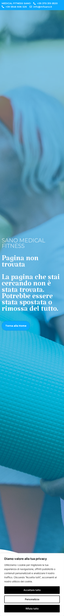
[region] (32, 584)
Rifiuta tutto (32, 608)
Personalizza (32, 599)
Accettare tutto (32, 590)
